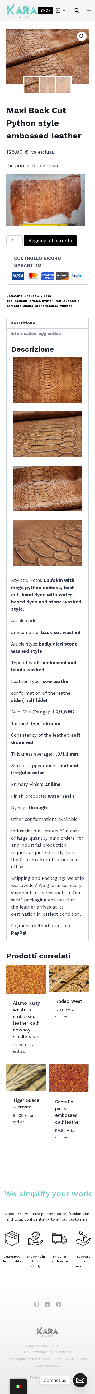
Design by (47, 1377)
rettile (60, 301)
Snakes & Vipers (37, 296)
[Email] (80, 1380)
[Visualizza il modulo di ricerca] (77, 10)
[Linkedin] (47, 1304)
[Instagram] (36, 1304)
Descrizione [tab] (23, 323)
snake (28, 306)
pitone (34, 301)
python (48, 301)
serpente (13, 306)
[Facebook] (58, 1304)
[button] (82, 36)
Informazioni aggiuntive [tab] (36, 333)
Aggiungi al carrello (50, 240)
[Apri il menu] (89, 10)
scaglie (73, 301)
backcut (20, 301)
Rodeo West (68, 1001)
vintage (66, 306)
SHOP (46, 10)
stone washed (46, 306)
